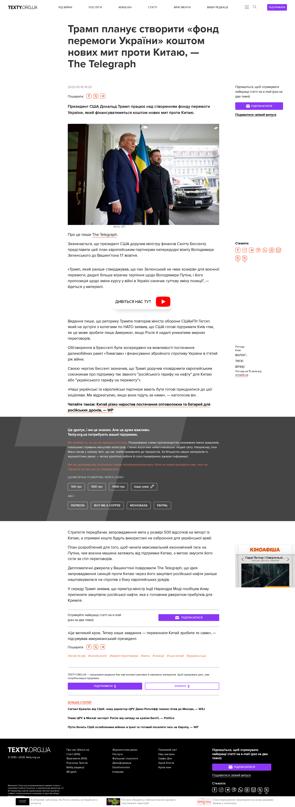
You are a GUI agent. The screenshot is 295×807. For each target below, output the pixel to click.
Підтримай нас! (167, 749)
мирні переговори (124, 656)
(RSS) (77, 754)
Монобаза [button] (139, 505)
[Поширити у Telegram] (102, 96)
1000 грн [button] (118, 486)
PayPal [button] (162, 505)
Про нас (71, 749)
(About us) (83, 749)
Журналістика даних (124, 749)
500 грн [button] (96, 486)
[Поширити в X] (95, 96)
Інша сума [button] (141, 486)
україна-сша (197, 656)
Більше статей (79, 702)
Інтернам (117, 772)
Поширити (76, 96)
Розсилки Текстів (77, 763)
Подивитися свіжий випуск (255, 115)
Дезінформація (121, 763)
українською (35, 791)
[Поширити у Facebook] (89, 96)
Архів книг (165, 767)
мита (146, 656)
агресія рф (77, 656)
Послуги (117, 754)
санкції (159, 656)
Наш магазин (166, 754)
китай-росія (98, 656)
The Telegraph (104, 234)
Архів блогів (166, 763)
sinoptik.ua (241, 375)
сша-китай (176, 656)
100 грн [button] (76, 486)
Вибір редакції (75, 767)
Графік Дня (165, 758)
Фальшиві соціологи (125, 758)
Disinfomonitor (121, 767)
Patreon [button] (78, 505)
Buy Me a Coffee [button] (107, 505)
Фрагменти (73, 758)
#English (71, 772)
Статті (69, 754)
